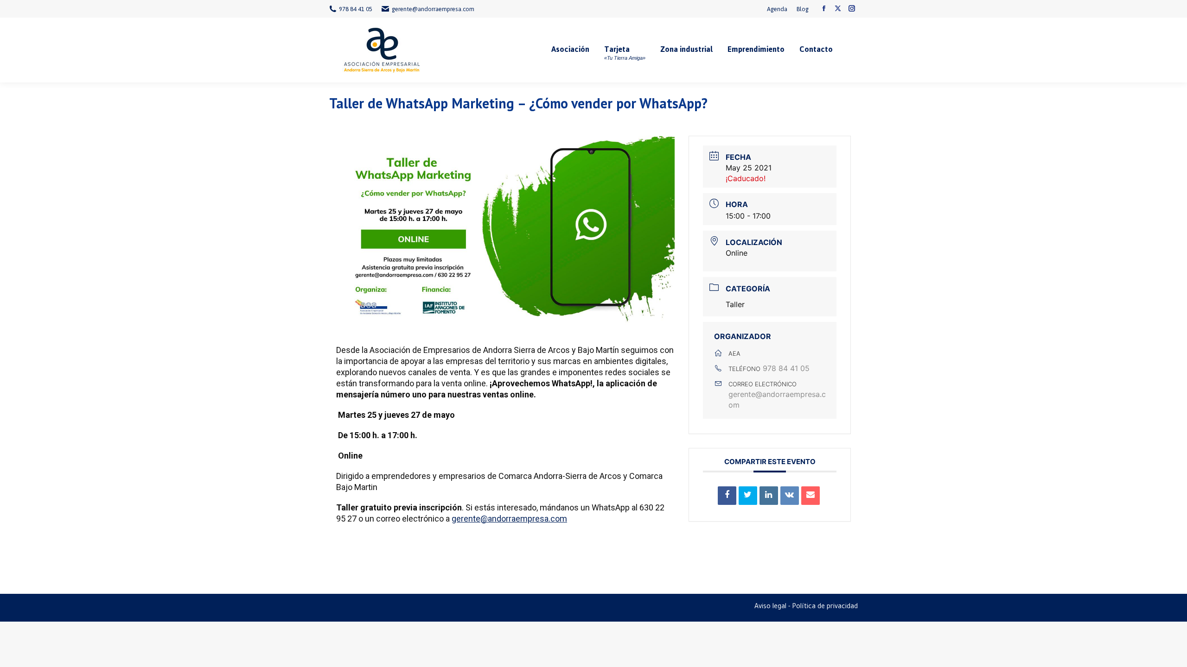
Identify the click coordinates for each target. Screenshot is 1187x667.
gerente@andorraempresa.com (509, 518)
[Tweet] (748, 495)
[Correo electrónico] (810, 495)
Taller (735, 304)
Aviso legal (770, 607)
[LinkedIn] (768, 495)
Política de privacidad (825, 607)
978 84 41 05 (786, 368)
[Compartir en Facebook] (727, 495)
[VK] (789, 495)
